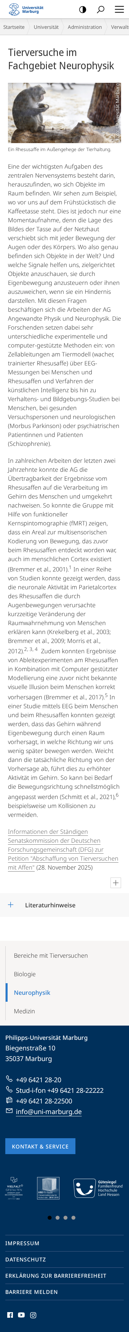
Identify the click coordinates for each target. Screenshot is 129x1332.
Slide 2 (58, 1218)
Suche (100, 9)
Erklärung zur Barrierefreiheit (56, 1275)
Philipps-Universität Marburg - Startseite (28, 9)
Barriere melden (31, 1292)
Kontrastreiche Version (83, 9)
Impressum (22, 1243)
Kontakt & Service (40, 1146)
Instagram (33, 1319)
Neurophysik (32, 992)
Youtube (21, 1319)
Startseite (13, 27)
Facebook (9, 1319)
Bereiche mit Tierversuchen (51, 955)
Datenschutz (25, 1259)
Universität (46, 27)
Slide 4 (73, 1218)
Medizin (24, 1011)
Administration (85, 27)
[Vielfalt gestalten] (18, 1188)
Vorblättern (113, 1200)
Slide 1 (50, 1218)
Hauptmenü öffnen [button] (119, 9)
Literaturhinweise (50, 903)
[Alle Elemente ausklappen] (115, 883)
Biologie (25, 974)
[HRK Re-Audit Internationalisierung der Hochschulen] (53, 1188)
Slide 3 (65, 1218)
